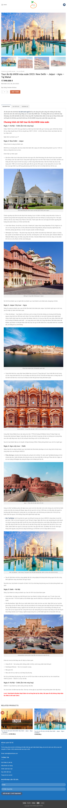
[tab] (6, 106)
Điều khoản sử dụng (7, 765)
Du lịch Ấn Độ (20, 71)
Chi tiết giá (16, 106)
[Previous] (4, 34)
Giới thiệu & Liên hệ (6, 762)
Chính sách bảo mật (6, 769)
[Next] (62, 34)
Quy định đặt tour (6, 772)
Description (6, 106)
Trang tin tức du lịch (6, 775)
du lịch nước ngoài (24, 112)
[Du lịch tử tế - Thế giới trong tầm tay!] (33, 4)
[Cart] (64, 4)
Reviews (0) (25, 106)
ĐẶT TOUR (15, 92)
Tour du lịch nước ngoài (8, 71)
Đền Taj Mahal (9, 518)
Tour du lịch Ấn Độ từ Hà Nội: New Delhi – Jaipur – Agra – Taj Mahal (49, 732)
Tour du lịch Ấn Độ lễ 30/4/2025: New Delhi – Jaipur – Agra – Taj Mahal (17, 731)
